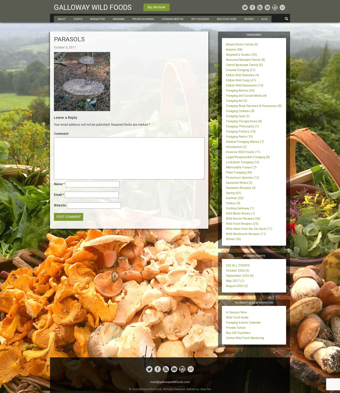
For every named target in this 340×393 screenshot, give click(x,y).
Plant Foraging (239, 172)
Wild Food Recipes (242, 224)
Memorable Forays (241, 167)
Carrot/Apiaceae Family (244, 65)
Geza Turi (205, 389)
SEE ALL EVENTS (238, 265)
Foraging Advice (240, 90)
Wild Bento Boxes (240, 213)
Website (60, 205)
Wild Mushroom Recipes (246, 234)
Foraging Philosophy (242, 126)
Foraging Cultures (240, 111)
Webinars (119, 19)
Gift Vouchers (200, 19)
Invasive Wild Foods (243, 152)
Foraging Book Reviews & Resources (254, 106)
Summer (235, 198)
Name (59, 184)
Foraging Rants (239, 136)
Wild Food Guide (237, 317)
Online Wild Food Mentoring (245, 338)
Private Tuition (236, 328)
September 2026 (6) (240, 276)
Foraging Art (236, 101)
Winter (233, 239)
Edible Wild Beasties (242, 75)
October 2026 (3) (237, 270)
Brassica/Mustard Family (245, 60)
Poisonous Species (242, 177)
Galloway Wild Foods (93, 7)
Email (59, 195)
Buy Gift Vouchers (238, 333)
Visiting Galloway (240, 208)
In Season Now (236, 312)
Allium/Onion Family (242, 44)
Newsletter (97, 19)
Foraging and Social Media (246, 96)
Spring (233, 193)
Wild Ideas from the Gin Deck (249, 229)
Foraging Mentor (172, 19)
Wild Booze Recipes (243, 218)
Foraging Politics (241, 131)
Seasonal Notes (239, 183)
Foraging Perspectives (244, 121)
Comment (61, 134)
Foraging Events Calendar (243, 322)
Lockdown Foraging (242, 162)
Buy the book (156, 7)
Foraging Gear (237, 116)
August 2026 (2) (237, 286)
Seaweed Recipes (241, 188)
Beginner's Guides (241, 55)
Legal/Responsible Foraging (248, 157)
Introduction (236, 147)
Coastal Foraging (240, 70)
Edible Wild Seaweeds (244, 85)
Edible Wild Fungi (241, 80)
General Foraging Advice (245, 142)
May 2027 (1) (235, 281)
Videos (233, 203)
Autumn (234, 49)
